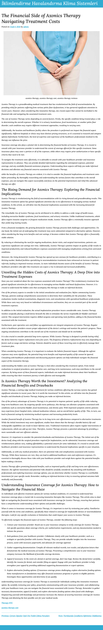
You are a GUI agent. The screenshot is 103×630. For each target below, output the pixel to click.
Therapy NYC (7, 603)
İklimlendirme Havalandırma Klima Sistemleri (50, 3)
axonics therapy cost (10, 608)
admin (26, 27)
